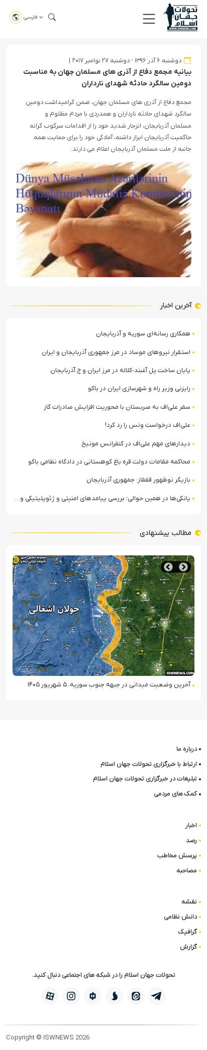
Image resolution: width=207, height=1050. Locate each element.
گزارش (188, 947)
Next (168, 567)
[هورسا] (92, 996)
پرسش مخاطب (177, 855)
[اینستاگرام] (71, 996)
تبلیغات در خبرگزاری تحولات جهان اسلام (145, 778)
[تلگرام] (157, 996)
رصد (191, 840)
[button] (149, 19)
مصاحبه (186, 870)
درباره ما (186, 749)
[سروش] (114, 996)
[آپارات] (50, 996)
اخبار (191, 825)
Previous (183, 567)
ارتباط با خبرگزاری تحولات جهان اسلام (148, 764)
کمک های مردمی (175, 793)
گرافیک (187, 931)
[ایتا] (136, 996)
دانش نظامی (180, 916)
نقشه (189, 901)
